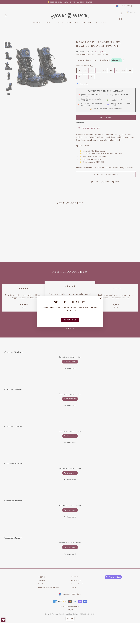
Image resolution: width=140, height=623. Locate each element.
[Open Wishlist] (3, 620)
